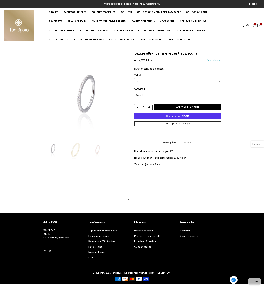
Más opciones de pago (178, 123)
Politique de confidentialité (147, 236)
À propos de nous (189, 236)
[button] (234, 280)
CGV (90, 257)
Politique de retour (143, 230)
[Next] (124, 94)
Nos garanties (95, 246)
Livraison (138, 68)
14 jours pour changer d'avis (102, 230)
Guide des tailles (142, 246)
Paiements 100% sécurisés (101, 241)
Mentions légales (97, 252)
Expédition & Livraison (145, 241)
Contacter (185, 230)
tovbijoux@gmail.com (58, 237)
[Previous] (48, 94)
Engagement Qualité (98, 236)
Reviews (188, 142)
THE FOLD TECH (162, 272)
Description (169, 142)
